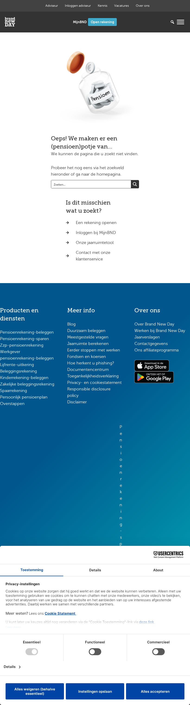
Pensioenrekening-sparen (24, 338)
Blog (71, 324)
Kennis (102, 5)
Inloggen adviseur (78, 5)
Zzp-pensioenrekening (21, 345)
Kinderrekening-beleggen (24, 377)
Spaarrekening (13, 390)
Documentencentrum (88, 369)
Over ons (142, 5)
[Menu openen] (180, 22)
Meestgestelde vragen (87, 337)
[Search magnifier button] (135, 184)
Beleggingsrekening (18, 371)
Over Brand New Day (154, 324)
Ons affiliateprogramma (156, 350)
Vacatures (121, 5)
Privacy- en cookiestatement (94, 382)
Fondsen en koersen (86, 356)
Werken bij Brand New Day (159, 330)
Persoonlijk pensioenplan (24, 397)
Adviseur (51, 5)
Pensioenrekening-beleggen (27, 332)
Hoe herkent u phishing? (90, 363)
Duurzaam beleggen (86, 330)
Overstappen (12, 403)
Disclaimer (77, 402)
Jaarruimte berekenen (88, 343)
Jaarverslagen (147, 337)
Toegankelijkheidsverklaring (93, 376)
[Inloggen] (80, 22)
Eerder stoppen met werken (93, 350)
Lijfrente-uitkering (17, 364)
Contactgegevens (151, 343)
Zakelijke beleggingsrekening (27, 384)
